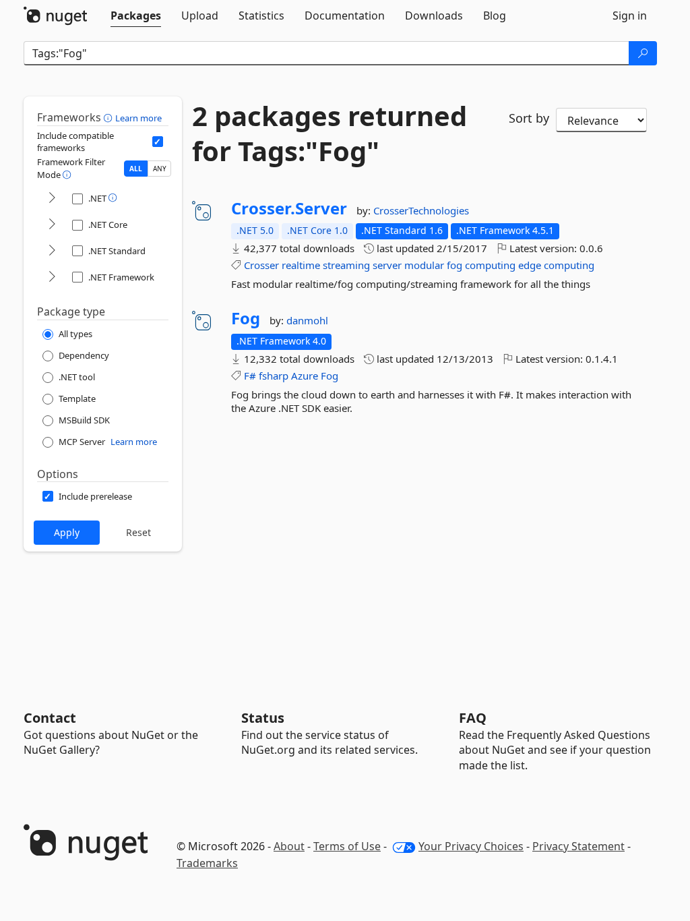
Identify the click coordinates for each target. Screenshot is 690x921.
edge (529, 265)
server (387, 265)
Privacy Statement (578, 846)
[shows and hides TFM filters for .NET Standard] (52, 251)
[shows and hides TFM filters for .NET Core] (52, 225)
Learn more (138, 118)
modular (424, 265)
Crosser (261, 265)
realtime (301, 265)
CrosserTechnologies (421, 210)
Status (262, 718)
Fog (245, 318)
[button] (109, 117)
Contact (50, 718)
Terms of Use (347, 846)
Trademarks (207, 863)
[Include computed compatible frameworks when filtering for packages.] (157, 141)
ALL (135, 168)
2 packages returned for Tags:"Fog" (329, 133)
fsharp (273, 375)
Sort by (529, 118)
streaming (346, 265)
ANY (159, 168)
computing (490, 265)
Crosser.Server (289, 208)
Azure (304, 375)
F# (250, 375)
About (289, 846)
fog (454, 265)
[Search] (643, 53)
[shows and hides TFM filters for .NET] (52, 198)
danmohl (307, 320)
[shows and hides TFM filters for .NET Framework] (52, 277)
